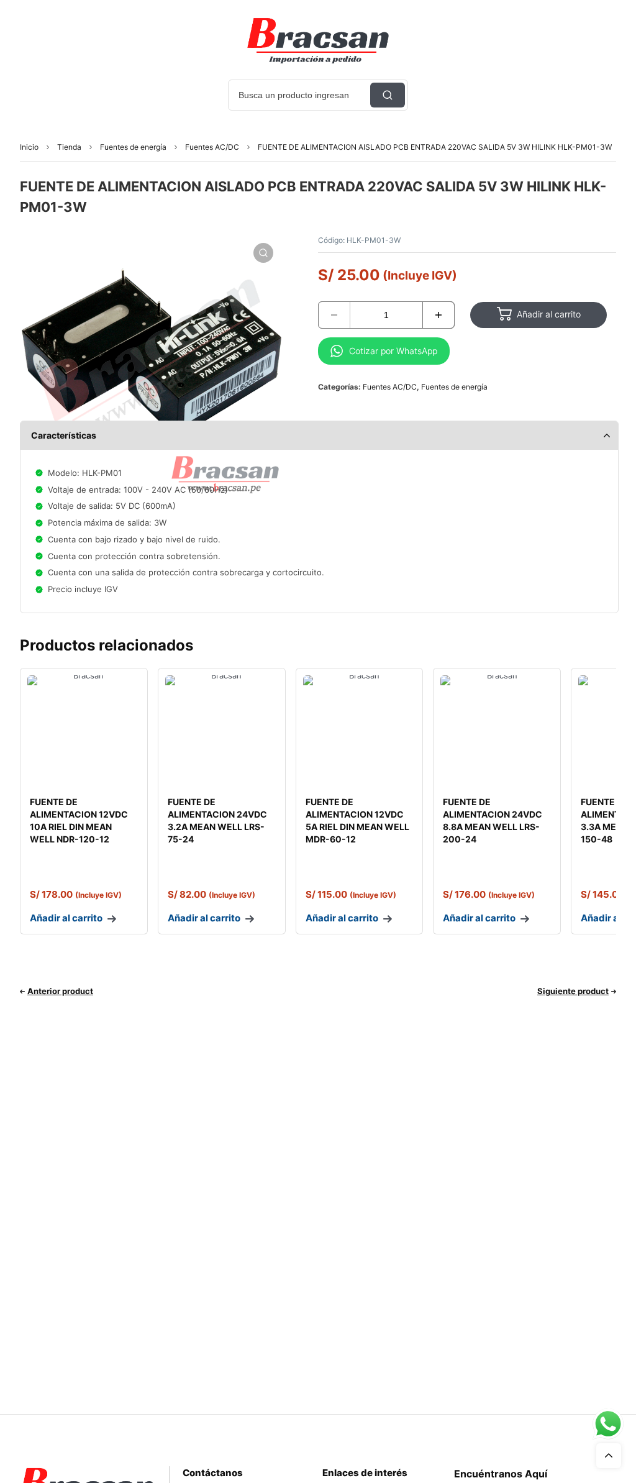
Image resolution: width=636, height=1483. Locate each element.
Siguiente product (573, 991)
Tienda (69, 147)
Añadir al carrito (549, 314)
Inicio (29, 147)
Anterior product (60, 991)
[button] (263, 253)
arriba (608, 1455)
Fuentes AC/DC (212, 147)
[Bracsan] (318, 40)
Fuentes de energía (133, 147)
